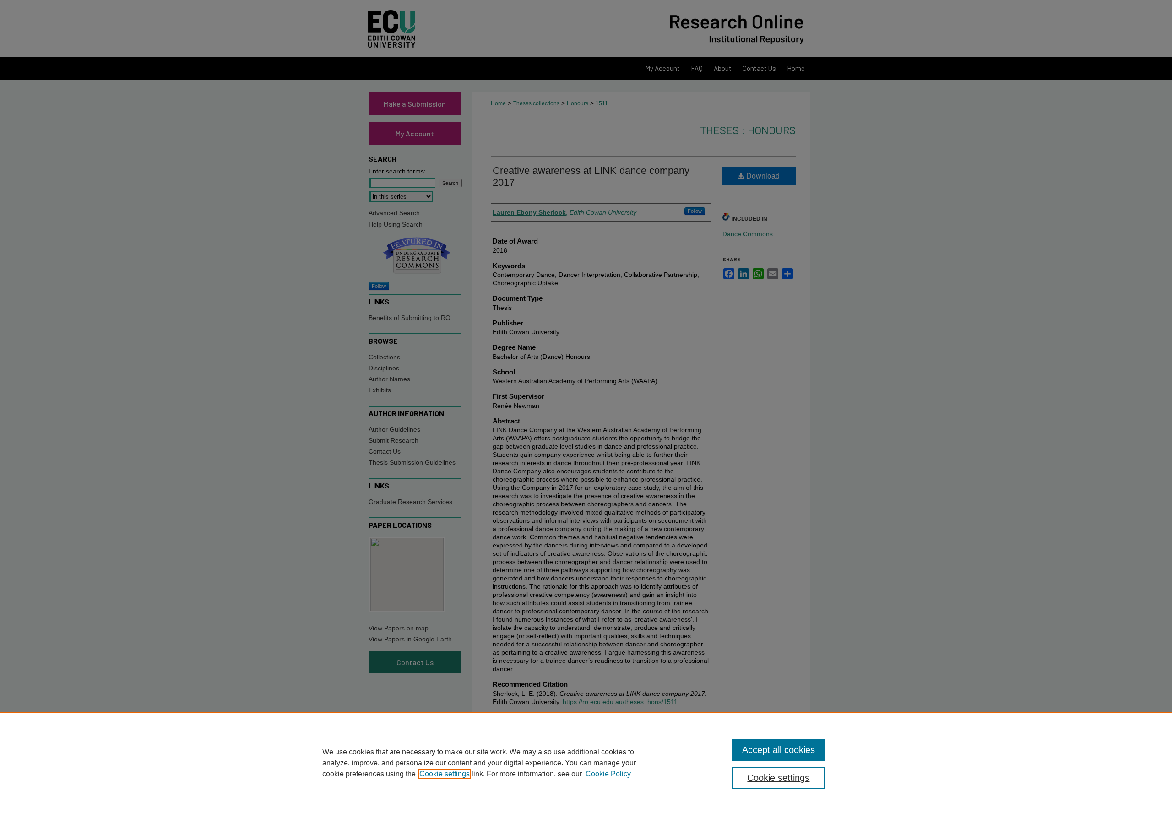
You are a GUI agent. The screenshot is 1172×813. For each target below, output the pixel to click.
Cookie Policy (608, 774)
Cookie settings (444, 774)
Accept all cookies (778, 750)
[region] (586, 762)
